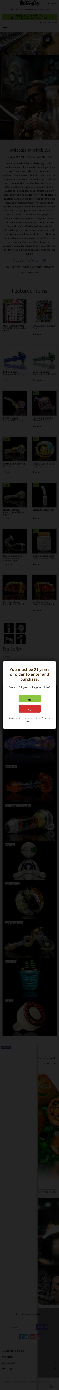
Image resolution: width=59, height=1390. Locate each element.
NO (29, 709)
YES (30, 699)
